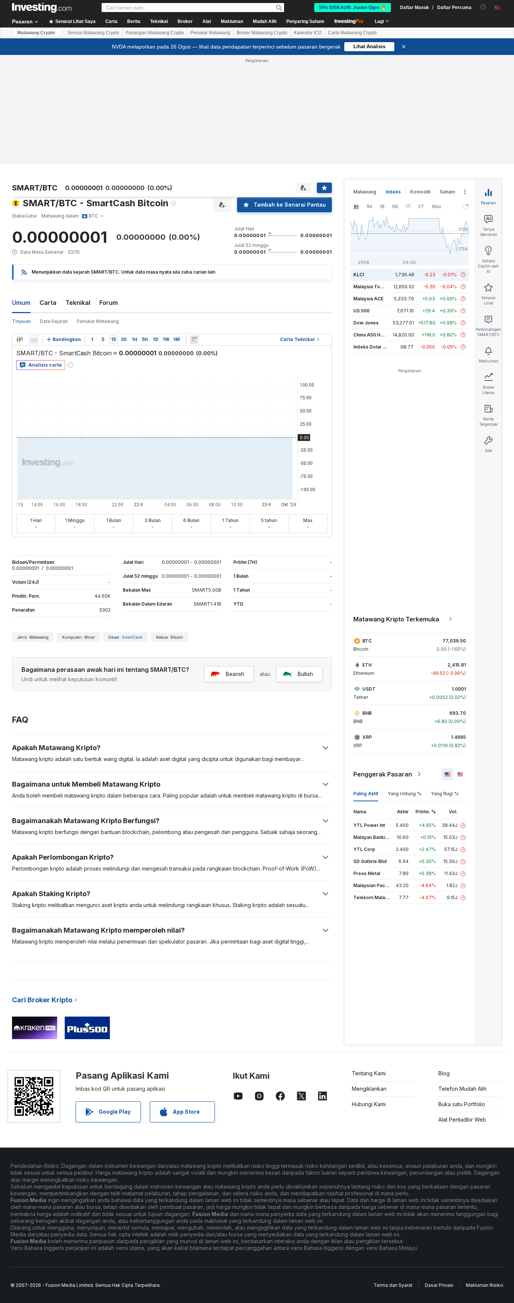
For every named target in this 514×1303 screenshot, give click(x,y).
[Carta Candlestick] (19, 339)
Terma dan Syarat (393, 1285)
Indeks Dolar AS (371, 347)
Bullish (305, 674)
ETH (367, 665)
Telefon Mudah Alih (462, 1088)
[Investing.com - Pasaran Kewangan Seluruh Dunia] (41, 7)
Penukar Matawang (210, 32)
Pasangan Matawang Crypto (155, 32)
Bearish (235, 674)
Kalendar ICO (308, 32)
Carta (48, 302)
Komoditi (420, 192)
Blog (444, 1073)
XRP (367, 737)
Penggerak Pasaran (382, 774)
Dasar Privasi (439, 1285)
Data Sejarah (54, 321)
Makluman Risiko (484, 1285)
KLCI (358, 274)
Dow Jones (366, 323)
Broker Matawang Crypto (262, 32)
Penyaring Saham (305, 21)
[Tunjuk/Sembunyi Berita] (194, 339)
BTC (367, 641)
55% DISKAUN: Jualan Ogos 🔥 (352, 7)
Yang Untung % (404, 793)
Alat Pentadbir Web (462, 1119)
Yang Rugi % (445, 793)
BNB (367, 713)
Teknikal (77, 302)
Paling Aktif (365, 793)
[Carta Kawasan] (34, 339)
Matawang (364, 192)
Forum (108, 302)
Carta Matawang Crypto (352, 32)
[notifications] (483, 7)
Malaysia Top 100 (372, 286)
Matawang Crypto (36, 32)
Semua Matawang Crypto (93, 32)
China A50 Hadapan (375, 335)
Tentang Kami (369, 1073)
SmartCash (132, 637)
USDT (369, 689)
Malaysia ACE (368, 298)
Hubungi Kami (369, 1104)
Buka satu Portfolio (461, 1104)
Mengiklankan (369, 1088)
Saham (447, 192)
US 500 (361, 311)
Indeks (393, 192)
